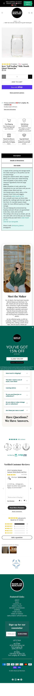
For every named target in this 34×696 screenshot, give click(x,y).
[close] (32, 3)
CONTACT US (17, 604)
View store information (10, 109)
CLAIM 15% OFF (17, 359)
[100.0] (16, 563)
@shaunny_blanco (18, 225)
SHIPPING (17, 610)
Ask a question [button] (17, 537)
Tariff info (27, 3)
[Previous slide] (3, 488)
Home (15, 21)
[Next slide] (30, 488)
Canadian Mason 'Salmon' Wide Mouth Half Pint (16, 471)
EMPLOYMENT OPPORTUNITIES (17, 616)
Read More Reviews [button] (17, 508)
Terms (28, 369)
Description (17, 156)
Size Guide (17, 165)
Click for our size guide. (10, 222)
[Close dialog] (32, 327)
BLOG (17, 602)
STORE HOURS (17, 612)
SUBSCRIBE (22, 634)
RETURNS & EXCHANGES (17, 608)
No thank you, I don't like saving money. (17, 362)
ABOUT (17, 600)
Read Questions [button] (17, 511)
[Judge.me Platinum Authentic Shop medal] (8, 447)
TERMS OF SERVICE (17, 614)
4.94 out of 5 (22, 518)
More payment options (17, 93)
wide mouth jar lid (18, 196)
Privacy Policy (23, 369)
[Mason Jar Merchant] (17, 13)
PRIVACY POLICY (17, 606)
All (19, 21)
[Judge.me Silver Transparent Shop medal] (26, 447)
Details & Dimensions (17, 160)
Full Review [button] (10, 501)
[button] (6, 64)
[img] (11, 475)
